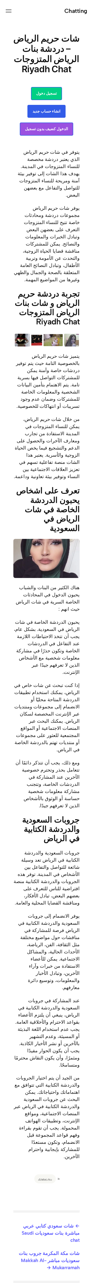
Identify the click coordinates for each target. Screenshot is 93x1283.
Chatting (75, 10)
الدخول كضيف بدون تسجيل (46, 129)
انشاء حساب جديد (47, 111)
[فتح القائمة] (8, 11)
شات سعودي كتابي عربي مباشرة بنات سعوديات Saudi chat (51, 1233)
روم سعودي (45, 1179)
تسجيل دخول (46, 93)
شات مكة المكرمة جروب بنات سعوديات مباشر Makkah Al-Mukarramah (49, 1260)
